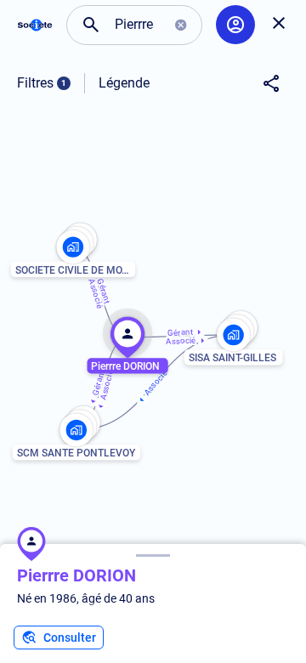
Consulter (69, 637)
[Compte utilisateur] (235, 24)
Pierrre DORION (76, 575)
